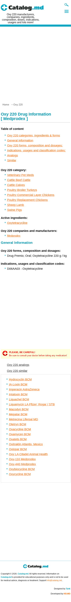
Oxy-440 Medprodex (22, 464)
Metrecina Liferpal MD (23, 419)
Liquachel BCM (19, 399)
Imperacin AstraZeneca (24, 389)
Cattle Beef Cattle (18, 180)
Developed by (60, 594)
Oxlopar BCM (18, 449)
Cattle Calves (16, 185)
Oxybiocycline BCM (22, 469)
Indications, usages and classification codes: (36, 150)
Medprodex (13, 235)
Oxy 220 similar (17, 370)
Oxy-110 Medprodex (22, 459)
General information (20, 140)
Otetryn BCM (17, 424)
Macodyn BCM (18, 409)
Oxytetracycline (17, 223)
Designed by (62, 589)
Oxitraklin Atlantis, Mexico (26, 444)
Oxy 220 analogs (18, 365)
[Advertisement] (35, 63)
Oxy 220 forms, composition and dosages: (35, 145)
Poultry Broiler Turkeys (22, 190)
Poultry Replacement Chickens (27, 200)
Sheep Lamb (15, 205)
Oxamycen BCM (20, 434)
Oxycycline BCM (20, 474)
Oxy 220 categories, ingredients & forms (33, 135)
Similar (11, 160)
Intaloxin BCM (18, 394)
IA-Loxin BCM (18, 384)
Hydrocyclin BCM (20, 379)
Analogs (12, 155)
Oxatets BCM (18, 439)
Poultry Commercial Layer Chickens (30, 195)
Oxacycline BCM (20, 429)
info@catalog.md (54, 580)
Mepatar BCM (18, 414)
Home (5, 104)
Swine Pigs (14, 210)
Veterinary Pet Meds (20, 175)
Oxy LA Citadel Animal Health (28, 454)
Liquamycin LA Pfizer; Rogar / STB (32, 404)
